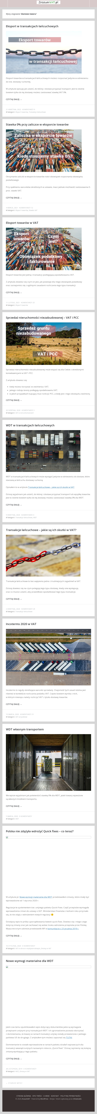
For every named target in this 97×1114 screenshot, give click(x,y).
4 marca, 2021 (12, 208)
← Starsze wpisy (14, 1083)
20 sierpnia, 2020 (13, 410)
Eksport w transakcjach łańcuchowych (32, 26)
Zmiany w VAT (46, 948)
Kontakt (55, 1096)
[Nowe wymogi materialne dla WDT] (48, 1024)
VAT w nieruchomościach (24, 413)
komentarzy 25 (28, 302)
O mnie (46, 1096)
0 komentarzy (25, 816)
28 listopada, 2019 (14, 1069)
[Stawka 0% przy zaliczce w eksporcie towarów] (44, 173)
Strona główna (23, 1096)
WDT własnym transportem (25, 729)
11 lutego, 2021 (13, 302)
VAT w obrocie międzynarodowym (27, 948)
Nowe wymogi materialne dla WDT (36, 897)
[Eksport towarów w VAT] (44, 272)
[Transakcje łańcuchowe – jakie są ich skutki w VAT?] (43, 578)
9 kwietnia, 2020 (13, 515)
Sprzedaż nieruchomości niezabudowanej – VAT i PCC (42, 317)
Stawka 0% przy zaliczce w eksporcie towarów (37, 124)
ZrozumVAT (26, 1099)
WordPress (44, 1099)
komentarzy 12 (26, 208)
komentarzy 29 (28, 609)
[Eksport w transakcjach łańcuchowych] (44, 75)
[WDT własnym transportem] (48, 792)
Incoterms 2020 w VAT (21, 624)
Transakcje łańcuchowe (37, 112)
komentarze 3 (28, 410)
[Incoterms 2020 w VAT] (48, 687)
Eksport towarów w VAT (22, 223)
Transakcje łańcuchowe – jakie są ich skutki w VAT (51, 487)
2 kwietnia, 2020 (13, 609)
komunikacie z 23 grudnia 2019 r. (63, 928)
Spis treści (37, 1096)
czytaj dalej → (14, 99)
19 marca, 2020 (12, 714)
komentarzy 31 (27, 714)
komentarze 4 (27, 515)
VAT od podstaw (21, 717)
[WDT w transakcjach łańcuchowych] (43, 473)
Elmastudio (77, 1099)
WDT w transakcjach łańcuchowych (30, 425)
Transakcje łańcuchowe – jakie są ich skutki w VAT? (41, 530)
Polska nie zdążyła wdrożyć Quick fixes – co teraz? (39, 831)
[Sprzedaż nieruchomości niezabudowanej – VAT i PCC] (44, 366)
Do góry (48, 1106)
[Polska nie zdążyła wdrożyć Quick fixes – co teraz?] (48, 894)
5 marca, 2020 (12, 816)
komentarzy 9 (28, 109)
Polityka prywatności (70, 1096)
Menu (4, 3)
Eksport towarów (21, 112)
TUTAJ (69, 1037)
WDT (35, 517)
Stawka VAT (33, 210)
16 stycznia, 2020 (13, 946)
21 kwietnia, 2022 (13, 109)
